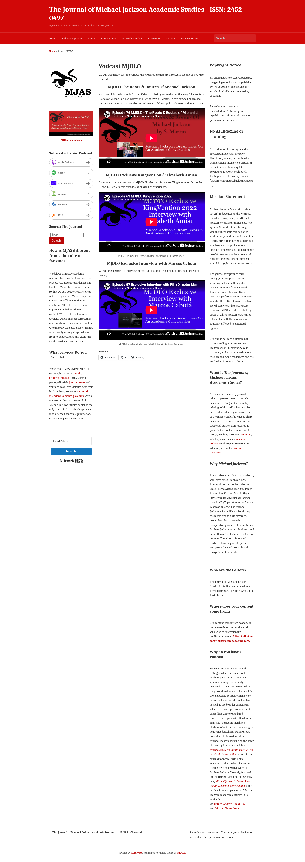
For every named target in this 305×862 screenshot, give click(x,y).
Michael (214, 749)
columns (246, 434)
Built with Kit (71, 461)
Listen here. (232, 808)
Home (52, 38)
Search (251, 38)
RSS (244, 804)
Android (227, 804)
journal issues (77, 382)
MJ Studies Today (132, 38)
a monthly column (73, 396)
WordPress (136, 852)
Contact (170, 38)
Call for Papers (70, 38)
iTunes (218, 804)
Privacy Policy (189, 38)
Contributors (108, 38)
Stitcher (219, 808)
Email (237, 804)
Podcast (152, 38)
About (91, 38)
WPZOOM (181, 852)
